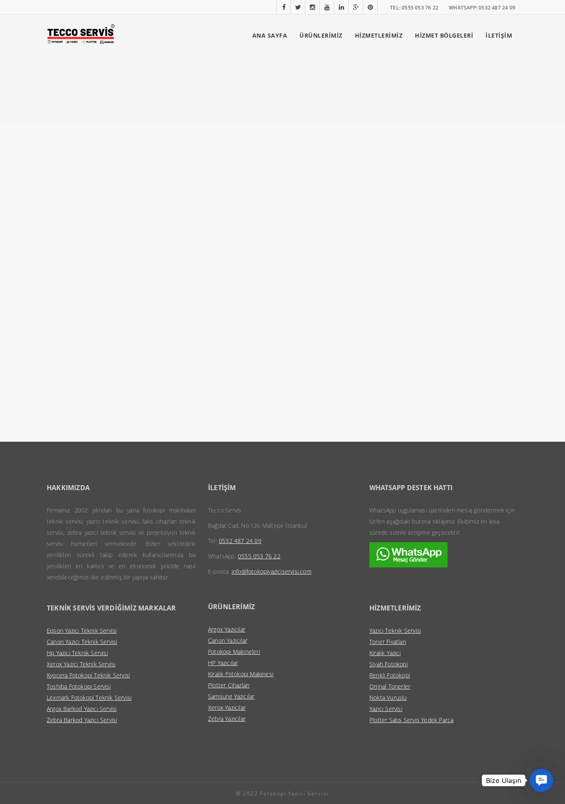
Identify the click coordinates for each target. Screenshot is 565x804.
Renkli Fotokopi (389, 675)
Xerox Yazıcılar (227, 707)
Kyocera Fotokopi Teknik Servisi (88, 675)
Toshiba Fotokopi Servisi (79, 686)
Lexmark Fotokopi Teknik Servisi (89, 697)
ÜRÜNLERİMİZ (320, 35)
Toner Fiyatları (387, 642)
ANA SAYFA (269, 35)
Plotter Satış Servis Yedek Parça (411, 720)
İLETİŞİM (499, 35)
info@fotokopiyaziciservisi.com (271, 571)
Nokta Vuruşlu (388, 697)
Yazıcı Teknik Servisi (395, 630)
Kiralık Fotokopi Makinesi (240, 674)
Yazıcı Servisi (385, 709)
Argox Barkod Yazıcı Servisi (82, 709)
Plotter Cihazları (228, 685)
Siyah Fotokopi (388, 664)
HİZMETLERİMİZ (379, 35)
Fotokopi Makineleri (234, 652)
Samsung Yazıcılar (231, 696)
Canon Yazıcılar (227, 640)
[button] (541, 780)
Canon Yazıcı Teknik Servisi (82, 642)
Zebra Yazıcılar (227, 719)
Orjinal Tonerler (389, 686)
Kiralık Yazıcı (385, 653)
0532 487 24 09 (240, 541)
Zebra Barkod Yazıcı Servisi (82, 720)
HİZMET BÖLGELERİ (444, 35)
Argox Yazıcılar (226, 629)
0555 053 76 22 (259, 556)
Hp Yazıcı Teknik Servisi (77, 653)
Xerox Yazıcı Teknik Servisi (81, 664)
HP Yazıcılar (223, 663)
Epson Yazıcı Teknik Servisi (82, 630)
